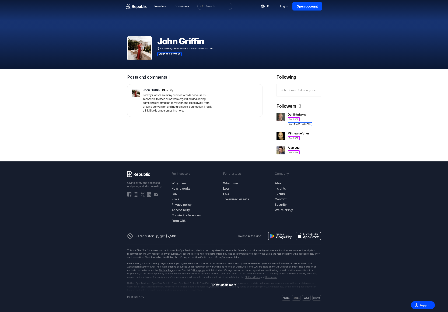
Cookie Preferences (186, 215)
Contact (280, 199)
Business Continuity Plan (294, 263)
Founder (293, 119)
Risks (175, 199)
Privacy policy (182, 204)
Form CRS (179, 221)
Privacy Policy (235, 263)
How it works (181, 188)
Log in (284, 6)
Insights (280, 188)
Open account (307, 6)
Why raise (230, 183)
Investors (160, 6)
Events (280, 194)
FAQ (174, 194)
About (279, 183)
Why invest (180, 183)
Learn (227, 188)
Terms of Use (215, 263)
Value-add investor (169, 54)
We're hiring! (284, 210)
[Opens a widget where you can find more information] (423, 305)
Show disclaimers (224, 285)
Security (281, 204)
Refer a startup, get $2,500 (156, 236)
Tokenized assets (236, 199)
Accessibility (181, 210)
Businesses (182, 6)
